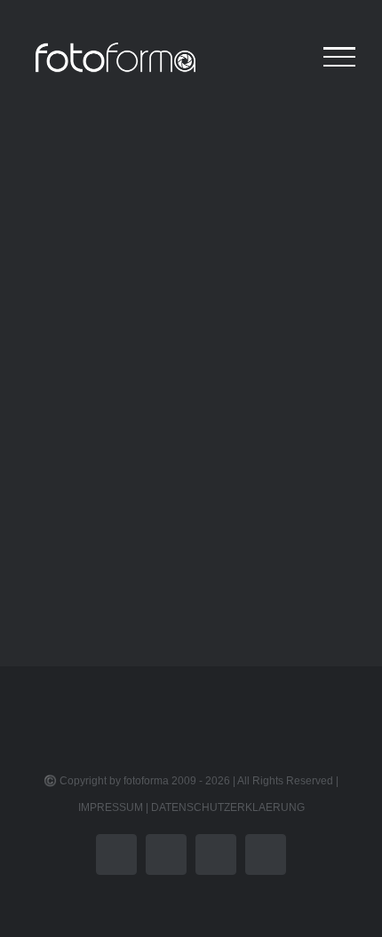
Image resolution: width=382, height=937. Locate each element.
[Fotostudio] (191, 293)
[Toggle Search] (278, 56)
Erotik (68, 516)
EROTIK (82, 488)
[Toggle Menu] (339, 57)
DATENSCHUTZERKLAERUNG (228, 807)
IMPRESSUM (110, 807)
